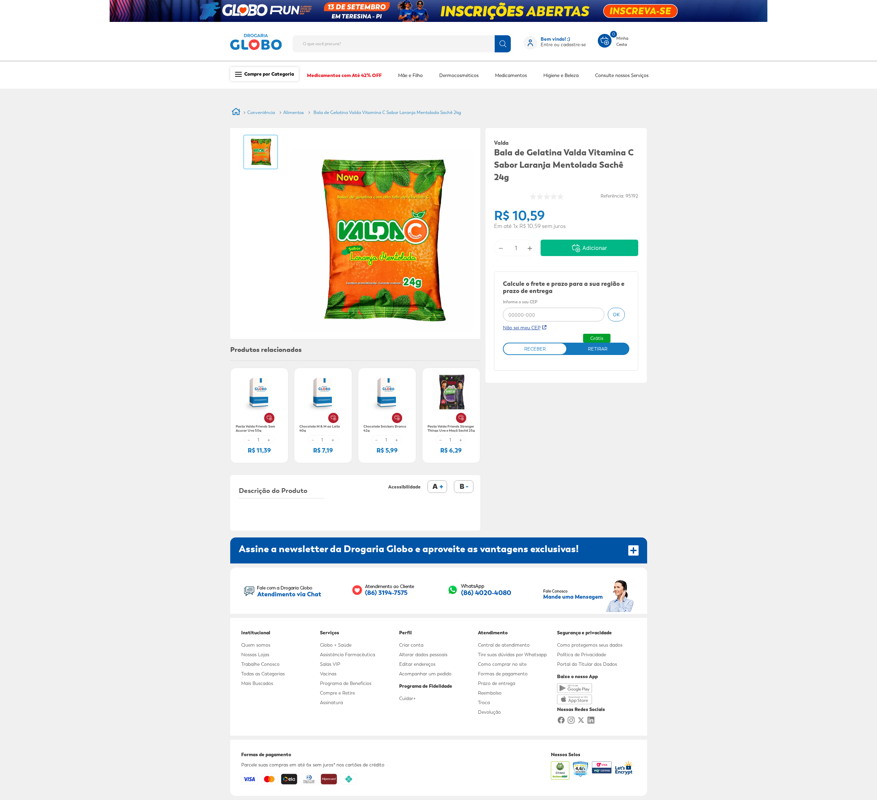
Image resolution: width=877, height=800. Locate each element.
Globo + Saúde (335, 645)
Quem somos (255, 645)
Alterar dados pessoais (423, 654)
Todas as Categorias (263, 674)
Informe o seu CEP (520, 302)
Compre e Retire (337, 693)
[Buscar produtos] (503, 43)
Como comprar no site (502, 664)
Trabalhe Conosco (260, 664)
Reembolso (490, 693)
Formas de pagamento (503, 674)
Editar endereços (417, 664)
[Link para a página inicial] (236, 112)
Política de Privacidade (581, 654)
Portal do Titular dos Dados (587, 664)
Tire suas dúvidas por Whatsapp (512, 654)
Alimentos (293, 112)
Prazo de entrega (496, 683)
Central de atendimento (504, 645)
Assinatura (331, 702)
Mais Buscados (257, 683)
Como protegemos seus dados (589, 645)
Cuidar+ (407, 698)
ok (616, 314)
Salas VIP (330, 664)
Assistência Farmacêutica (347, 654)
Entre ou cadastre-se (563, 44)
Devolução (489, 712)
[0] (605, 40)
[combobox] (407, 41)
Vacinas (328, 674)
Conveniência (261, 112)
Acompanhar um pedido (425, 674)
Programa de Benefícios (345, 683)
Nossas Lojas (255, 654)
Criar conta (411, 645)
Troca (484, 702)
